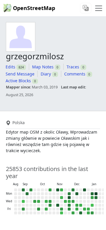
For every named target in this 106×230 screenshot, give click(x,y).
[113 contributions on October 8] (38, 201)
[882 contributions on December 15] (76, 193)
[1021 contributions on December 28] (84, 189)
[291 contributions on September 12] (23, 209)
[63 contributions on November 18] (61, 197)
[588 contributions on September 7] (23, 189)
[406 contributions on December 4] (69, 205)
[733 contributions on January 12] (92, 193)
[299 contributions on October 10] (38, 209)
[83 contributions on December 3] (69, 201)
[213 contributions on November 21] (61, 209)
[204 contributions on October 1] (34, 201)
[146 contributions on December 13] (73, 212)
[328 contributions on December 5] (69, 209)
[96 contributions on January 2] (84, 209)
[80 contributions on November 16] (61, 189)
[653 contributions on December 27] (80, 212)
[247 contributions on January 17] (92, 212)
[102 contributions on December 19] (76, 209)
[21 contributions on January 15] (92, 205)
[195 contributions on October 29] (50, 201)
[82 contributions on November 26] (65, 201)
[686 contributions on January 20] (96, 197)
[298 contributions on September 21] (30, 189)
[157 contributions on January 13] (92, 197)
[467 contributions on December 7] (73, 189)
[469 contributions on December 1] (69, 193)
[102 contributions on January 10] (88, 212)
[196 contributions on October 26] (50, 189)
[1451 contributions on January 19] (96, 193)
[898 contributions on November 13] (57, 205)
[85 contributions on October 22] (46, 201)
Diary (46, 74)
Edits (10, 67)
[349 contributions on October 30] (50, 205)
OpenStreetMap (34, 8)
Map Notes (43, 67)
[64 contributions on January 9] (88, 209)
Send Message (20, 74)
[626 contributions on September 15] (27, 193)
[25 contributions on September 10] (23, 201)
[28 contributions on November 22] (61, 212)
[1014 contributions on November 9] (57, 189)
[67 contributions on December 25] (80, 205)
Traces (73, 67)
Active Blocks (18, 80)
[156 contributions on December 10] (73, 201)
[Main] (98, 8)
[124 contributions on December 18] (76, 205)
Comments (74, 74)
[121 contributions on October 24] (46, 209)
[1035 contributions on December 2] (69, 197)
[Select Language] (85, 8)
